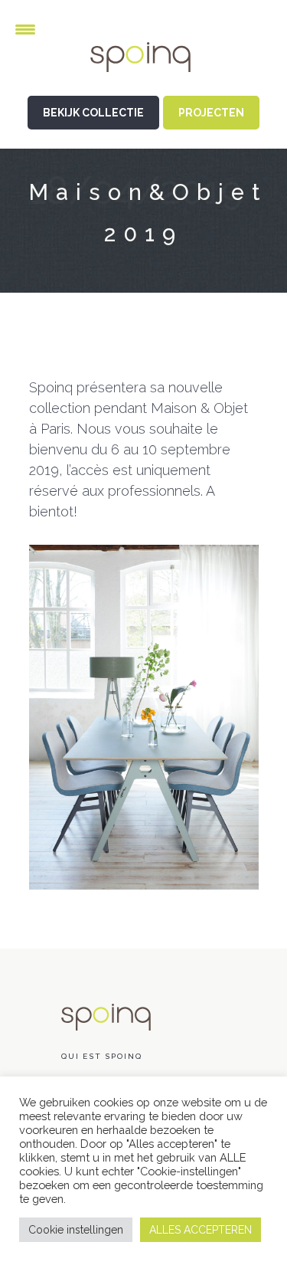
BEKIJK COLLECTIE (93, 113)
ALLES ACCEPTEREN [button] (200, 1230)
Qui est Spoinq (101, 1056)
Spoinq (143, 69)
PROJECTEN (211, 113)
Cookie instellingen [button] (75, 1230)
